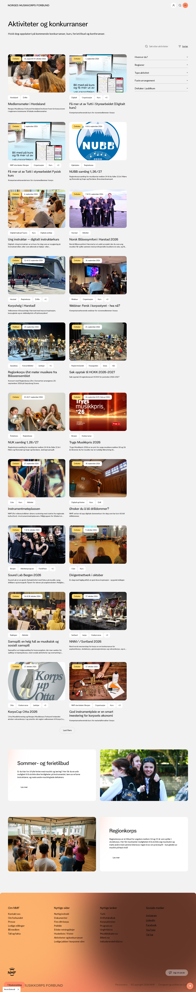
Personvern (121, 984)
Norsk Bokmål (9, 989)
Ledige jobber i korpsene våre (69, 941)
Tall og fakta (14, 933)
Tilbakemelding (14, 985)
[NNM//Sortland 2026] (98, 623)
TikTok (149, 934)
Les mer (24, 787)
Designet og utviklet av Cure (173, 984)
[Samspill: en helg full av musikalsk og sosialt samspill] (36, 623)
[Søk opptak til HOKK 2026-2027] (98, 353)
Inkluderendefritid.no (111, 941)
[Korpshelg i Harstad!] (36, 285)
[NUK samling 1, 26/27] (36, 422)
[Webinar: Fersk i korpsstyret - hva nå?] (98, 285)
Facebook (151, 925)
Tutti (102, 913)
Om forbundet (15, 917)
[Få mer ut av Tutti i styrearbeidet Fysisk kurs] (36, 152)
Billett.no (105, 937)
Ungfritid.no (106, 929)
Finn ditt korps (61, 921)
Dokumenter (60, 917)
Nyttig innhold (61, 913)
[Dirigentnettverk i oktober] (98, 554)
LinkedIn (150, 920)
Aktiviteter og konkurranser (68, 937)
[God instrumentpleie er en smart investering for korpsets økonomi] (98, 692)
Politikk (58, 925)
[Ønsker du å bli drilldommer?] (98, 488)
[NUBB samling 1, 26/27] (98, 152)
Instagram (151, 915)
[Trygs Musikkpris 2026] (98, 422)
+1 (45, 299)
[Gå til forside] (12, 972)
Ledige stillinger (16, 925)
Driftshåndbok (107, 917)
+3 (106, 98)
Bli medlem (13, 929)
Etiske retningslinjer (64, 929)
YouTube (150, 929)
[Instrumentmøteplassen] (36, 488)
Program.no (106, 925)
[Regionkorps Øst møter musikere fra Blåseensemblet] (36, 353)
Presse (11, 921)
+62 (113, 366)
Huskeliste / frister (63, 933)
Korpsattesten (107, 921)
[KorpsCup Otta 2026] (36, 692)
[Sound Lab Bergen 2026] (36, 554)
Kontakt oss (14, 913)
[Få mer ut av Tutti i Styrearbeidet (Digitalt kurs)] (98, 84)
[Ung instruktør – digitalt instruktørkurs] (36, 219)
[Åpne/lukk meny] (173, 5)
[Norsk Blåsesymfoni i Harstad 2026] (98, 219)
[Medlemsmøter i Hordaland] (36, 84)
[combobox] (12, 989)
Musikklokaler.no (109, 933)
